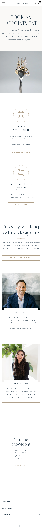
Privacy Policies (14, 526)
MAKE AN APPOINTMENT (21, 258)
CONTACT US (21, 465)
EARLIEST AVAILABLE (21, 152)
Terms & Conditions (26, 526)
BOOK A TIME (21, 205)
